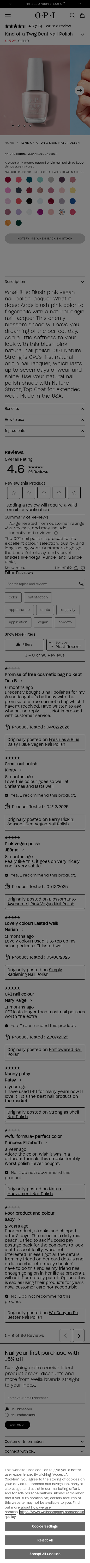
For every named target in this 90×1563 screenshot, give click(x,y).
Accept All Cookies (45, 1554)
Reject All (45, 1540)
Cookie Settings (45, 1526)
